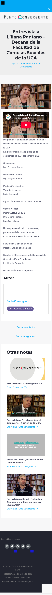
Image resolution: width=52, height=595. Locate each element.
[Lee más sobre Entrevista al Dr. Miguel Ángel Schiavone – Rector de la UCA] (26, 405)
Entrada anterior (26, 327)
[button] (3, 3)
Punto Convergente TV (17, 387)
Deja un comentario (20, 63)
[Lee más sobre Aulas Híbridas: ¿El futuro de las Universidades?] (26, 445)
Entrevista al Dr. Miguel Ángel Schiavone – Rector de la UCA (24, 421)
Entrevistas (12, 427)
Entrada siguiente (26, 336)
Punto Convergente (18, 301)
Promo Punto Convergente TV (24, 383)
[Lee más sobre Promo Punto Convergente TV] (26, 368)
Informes (11, 466)
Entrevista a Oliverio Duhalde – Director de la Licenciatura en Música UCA (24, 502)
